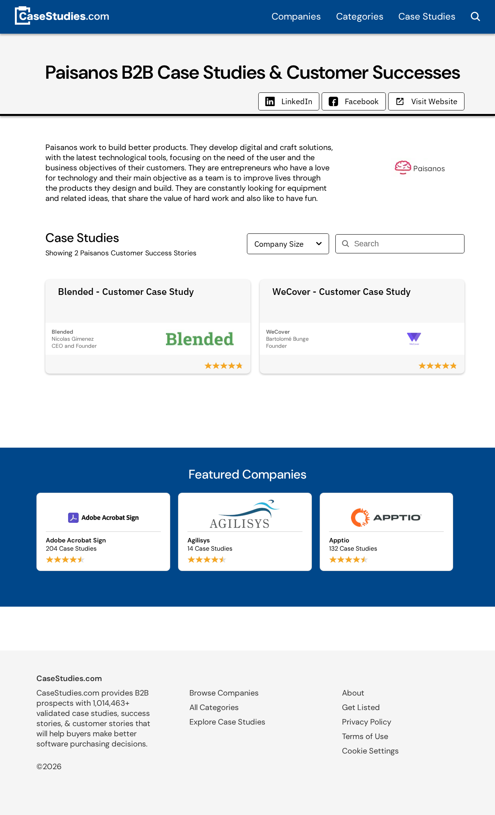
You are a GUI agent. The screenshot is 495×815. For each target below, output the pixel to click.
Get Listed (361, 707)
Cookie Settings (370, 751)
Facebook (362, 101)
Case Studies (426, 16)
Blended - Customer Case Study (126, 291)
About (353, 693)
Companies (296, 16)
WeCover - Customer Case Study (341, 291)
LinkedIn (296, 101)
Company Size (279, 244)
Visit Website (434, 101)
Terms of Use (365, 736)
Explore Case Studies (227, 722)
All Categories (214, 707)
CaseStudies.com (69, 678)
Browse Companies (224, 693)
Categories (359, 16)
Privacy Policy (366, 722)
